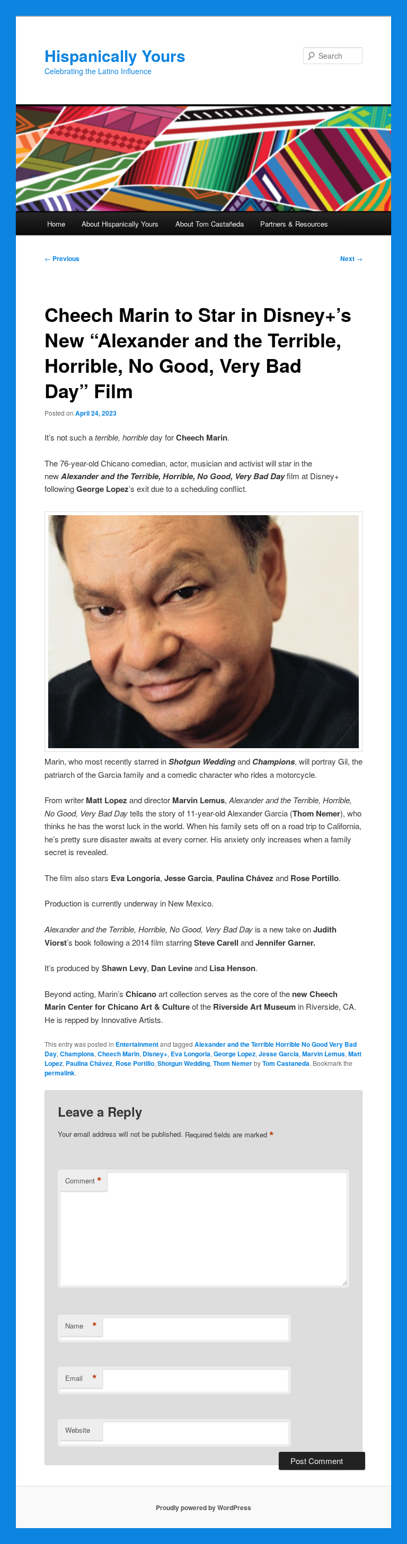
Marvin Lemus (323, 1053)
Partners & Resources (294, 224)
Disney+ (155, 1053)
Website (77, 1430)
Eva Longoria (190, 1053)
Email (81, 1378)
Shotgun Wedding (183, 1063)
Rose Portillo (135, 1063)
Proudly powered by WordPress (203, 1507)
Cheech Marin (118, 1053)
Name (81, 1325)
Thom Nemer (232, 1063)
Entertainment (137, 1044)
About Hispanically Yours (120, 224)
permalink (60, 1073)
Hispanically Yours (115, 55)
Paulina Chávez (89, 1063)
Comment (83, 1180)
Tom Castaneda (285, 1063)
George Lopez (234, 1053)
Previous (62, 258)
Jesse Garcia (279, 1053)
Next (351, 258)
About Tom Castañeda (209, 224)
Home (56, 224)
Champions (77, 1053)
